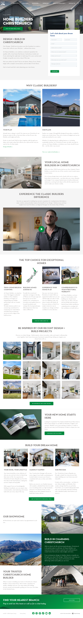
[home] (3, 3)
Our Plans (46, 130)
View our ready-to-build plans (50, 152)
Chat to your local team (13, 28)
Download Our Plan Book (54, 433)
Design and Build (6, 14)
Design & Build (7, 146)
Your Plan (7, 130)
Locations (72, 600)
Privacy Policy (23, 613)
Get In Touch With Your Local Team (42, 499)
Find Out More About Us (41, 320)
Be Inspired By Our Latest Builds (41, 403)
